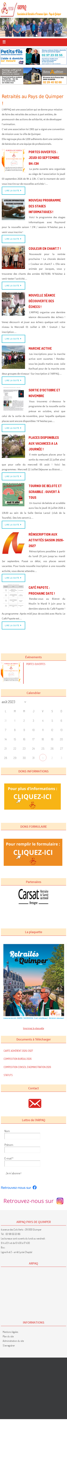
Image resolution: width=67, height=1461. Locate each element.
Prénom (8, 1145)
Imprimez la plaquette (33, 1028)
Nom (7, 1131)
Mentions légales (10, 1331)
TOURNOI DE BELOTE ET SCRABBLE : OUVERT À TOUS (45, 491)
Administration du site (13, 1340)
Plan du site (8, 1336)
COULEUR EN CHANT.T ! (45, 249)
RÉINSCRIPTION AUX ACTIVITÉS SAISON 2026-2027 (46, 540)
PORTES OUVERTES (35, 664)
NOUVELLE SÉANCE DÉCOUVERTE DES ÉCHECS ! (42, 301)
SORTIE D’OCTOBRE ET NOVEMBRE (44, 393)
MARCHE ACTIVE (40, 348)
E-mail (8, 1158)
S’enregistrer (9, 1345)
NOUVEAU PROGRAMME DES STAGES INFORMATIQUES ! (45, 206)
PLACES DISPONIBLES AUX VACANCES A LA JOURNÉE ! (44, 443)
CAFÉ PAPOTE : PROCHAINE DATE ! (42, 590)
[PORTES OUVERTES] (11, 681)
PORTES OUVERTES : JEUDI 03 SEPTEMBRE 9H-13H (44, 158)
